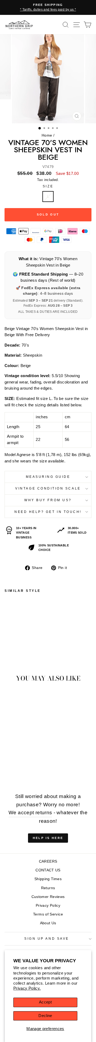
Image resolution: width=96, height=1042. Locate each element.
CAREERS (48, 861)
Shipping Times (48, 879)
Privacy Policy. (27, 988)
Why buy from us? (48, 500)
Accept (45, 1002)
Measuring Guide (48, 476)
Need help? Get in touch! (48, 511)
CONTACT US (48, 870)
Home (47, 135)
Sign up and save (46, 938)
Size (48, 186)
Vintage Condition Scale (48, 488)
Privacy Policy (48, 906)
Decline (45, 1016)
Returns (48, 888)
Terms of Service (48, 914)
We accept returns (30, 812)
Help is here (48, 837)
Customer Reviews (48, 897)
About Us (48, 923)
